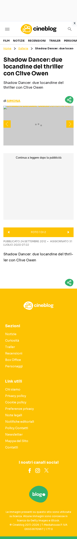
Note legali (13, 415)
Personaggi (14, 366)
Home (7, 48)
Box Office (13, 360)
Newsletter (14, 434)
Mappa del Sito (16, 441)
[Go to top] (68, 524)
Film (6, 40)
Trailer (55, 40)
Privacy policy (15, 396)
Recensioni (37, 40)
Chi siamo (12, 389)
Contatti (11, 447)
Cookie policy (15, 402)
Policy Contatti (16, 428)
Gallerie (23, 48)
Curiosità (12, 340)
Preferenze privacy (19, 409)
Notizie (19, 40)
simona (13, 101)
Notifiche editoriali (19, 422)
